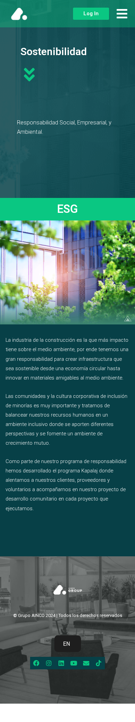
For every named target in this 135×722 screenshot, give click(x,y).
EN (66, 644)
